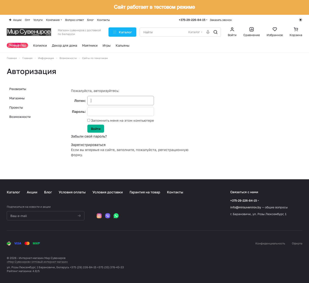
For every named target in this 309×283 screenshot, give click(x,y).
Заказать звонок (221, 20)
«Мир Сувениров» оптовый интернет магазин (37, 261)
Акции (32, 192)
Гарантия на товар (145, 192)
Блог (48, 192)
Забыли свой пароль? (89, 136)
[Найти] (215, 32)
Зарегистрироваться (88, 145)
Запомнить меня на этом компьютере (122, 120)
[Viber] (107, 215)
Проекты (16, 107)
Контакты (175, 192)
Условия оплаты (72, 192)
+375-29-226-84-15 (192, 20)
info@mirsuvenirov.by (245, 207)
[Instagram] (99, 215)
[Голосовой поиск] (208, 32)
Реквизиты (17, 89)
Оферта (297, 243)
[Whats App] (116, 215)
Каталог (13, 192)
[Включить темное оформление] (300, 20)
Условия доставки (107, 192)
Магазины (17, 98)
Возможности (20, 117)
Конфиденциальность (270, 243)
